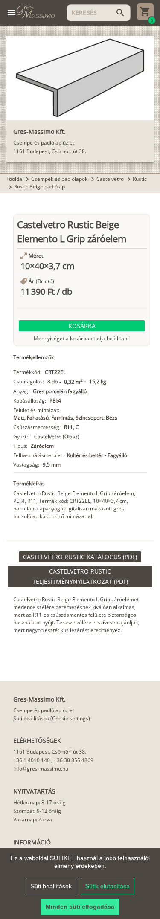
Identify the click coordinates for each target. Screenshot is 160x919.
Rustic (140, 179)
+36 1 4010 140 (31, 760)
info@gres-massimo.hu (40, 768)
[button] (82, 325)
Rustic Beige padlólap (39, 186)
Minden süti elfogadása (80, 906)
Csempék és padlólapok (60, 179)
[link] (80, 556)
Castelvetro (110, 179)
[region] (80, 883)
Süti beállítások (51, 886)
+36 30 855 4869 (73, 760)
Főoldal (14, 179)
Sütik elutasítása (107, 886)
